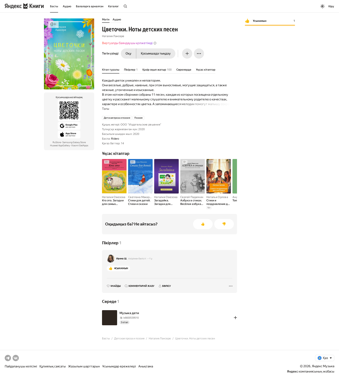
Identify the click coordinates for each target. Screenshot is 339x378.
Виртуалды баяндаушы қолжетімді (127, 43)
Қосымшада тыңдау (156, 53)
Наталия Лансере (113, 36)
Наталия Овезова (113, 197)
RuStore (57, 142)
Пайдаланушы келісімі (21, 366)
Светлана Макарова (141, 197)
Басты (54, 6)
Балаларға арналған (89, 6)
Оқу (128, 53)
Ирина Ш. (121, 258)
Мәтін (105, 19)
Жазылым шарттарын (84, 366)
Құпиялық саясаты (52, 366)
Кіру (331, 6)
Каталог (113, 6)
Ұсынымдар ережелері (119, 366)
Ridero (115, 138)
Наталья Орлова (217, 197)
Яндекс (292, 371)
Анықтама (145, 366)
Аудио (67, 6)
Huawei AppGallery (60, 145)
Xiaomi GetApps (79, 145)
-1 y (150, 258)
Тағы (105, 109)
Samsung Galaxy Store (74, 142)
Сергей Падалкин (191, 197)
